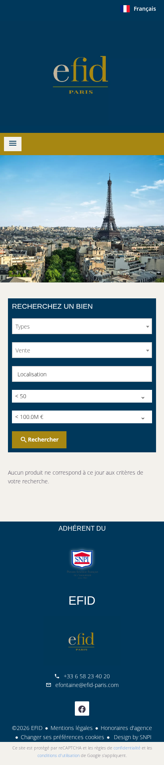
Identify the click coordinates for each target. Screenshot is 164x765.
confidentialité (127, 748)
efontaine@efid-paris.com (87, 685)
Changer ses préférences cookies (62, 737)
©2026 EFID (27, 728)
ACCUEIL (82, 73)
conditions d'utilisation (58, 755)
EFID (82, 600)
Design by (132, 737)
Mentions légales (72, 728)
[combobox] (82, 326)
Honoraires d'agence (126, 728)
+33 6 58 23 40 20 (87, 676)
